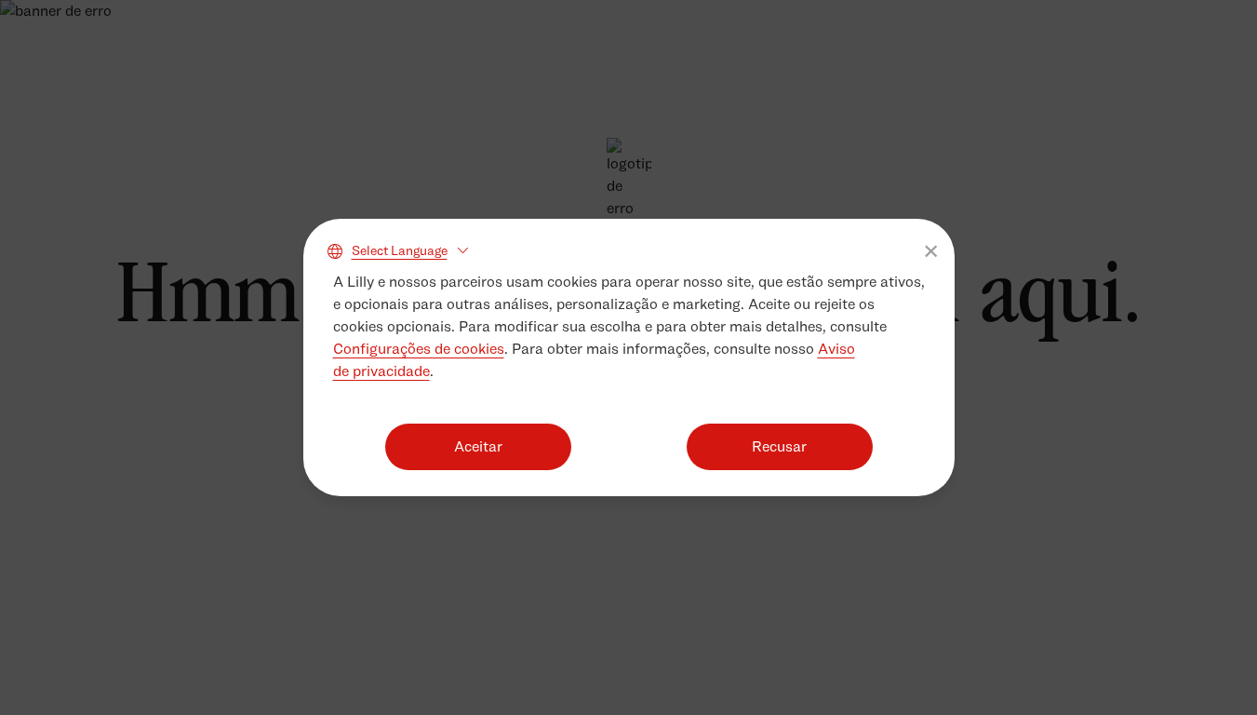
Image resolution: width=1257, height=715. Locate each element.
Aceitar (478, 446)
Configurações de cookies (418, 349)
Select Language (400, 250)
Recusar (779, 446)
